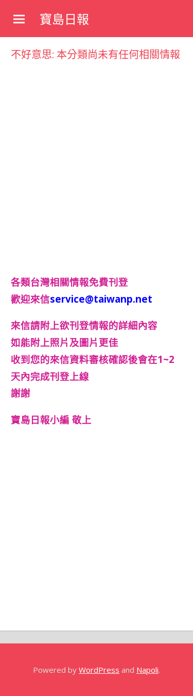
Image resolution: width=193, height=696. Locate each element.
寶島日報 (64, 19)
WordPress (99, 670)
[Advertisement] (96, 160)
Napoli (147, 670)
